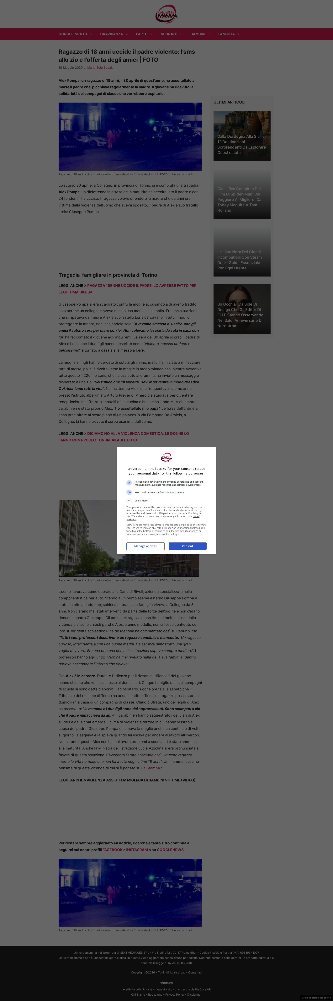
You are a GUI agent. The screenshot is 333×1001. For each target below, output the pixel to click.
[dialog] (166, 500)
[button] (166, 500)
